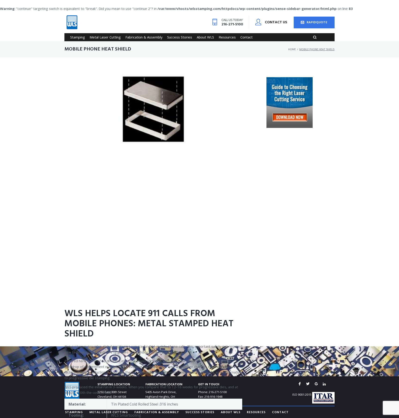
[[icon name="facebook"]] (299, 384)
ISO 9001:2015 (301, 394)
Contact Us (276, 22)
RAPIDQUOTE (317, 22)
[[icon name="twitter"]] (308, 384)
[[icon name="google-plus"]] (316, 384)
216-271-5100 (232, 24)
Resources (256, 412)
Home (292, 49)
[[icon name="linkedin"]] (324, 384)
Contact (280, 412)
